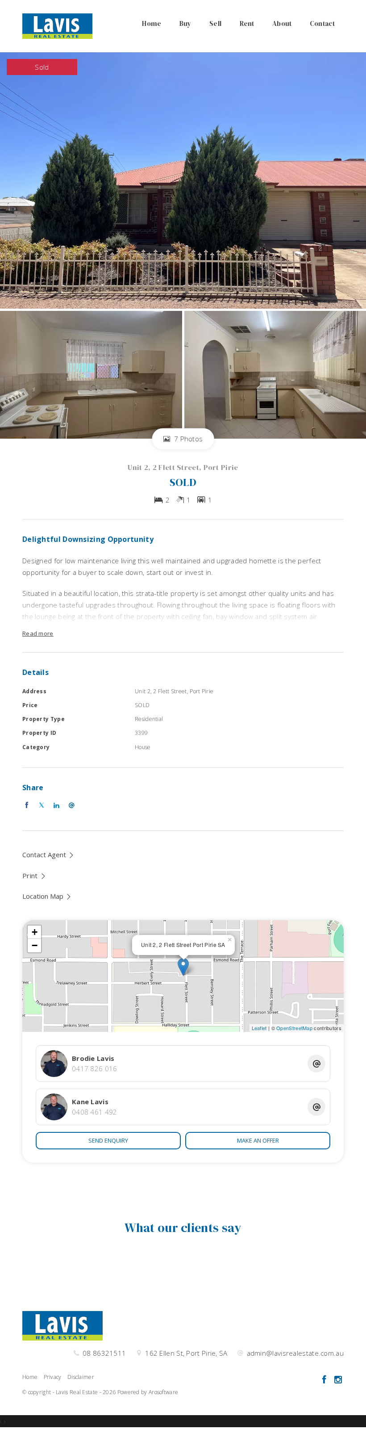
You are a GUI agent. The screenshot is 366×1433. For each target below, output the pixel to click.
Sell (215, 23)
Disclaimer (80, 1377)
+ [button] (34, 932)
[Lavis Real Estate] (57, 25)
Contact (322, 23)
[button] (34, 875)
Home (151, 23)
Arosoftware (163, 1392)
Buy (185, 23)
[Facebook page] (325, 1380)
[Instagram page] (338, 1380)
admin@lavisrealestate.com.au (295, 1353)
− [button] (34, 945)
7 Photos (187, 438)
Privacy (53, 1377)
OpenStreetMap (294, 1027)
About (282, 23)
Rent (247, 23)
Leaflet (259, 1027)
